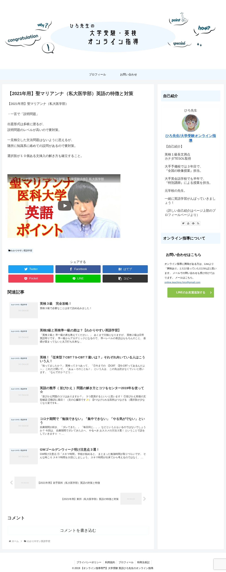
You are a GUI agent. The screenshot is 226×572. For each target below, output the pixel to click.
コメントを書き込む (78, 530)
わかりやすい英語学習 (21, 250)
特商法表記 (143, 562)
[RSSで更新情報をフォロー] (198, 223)
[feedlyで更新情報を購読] (193, 223)
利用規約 (110, 562)
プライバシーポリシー (89, 562)
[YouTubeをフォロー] (188, 223)
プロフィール (126, 562)
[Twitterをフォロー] (183, 223)
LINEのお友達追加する (190, 292)
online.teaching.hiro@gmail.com (182, 282)
